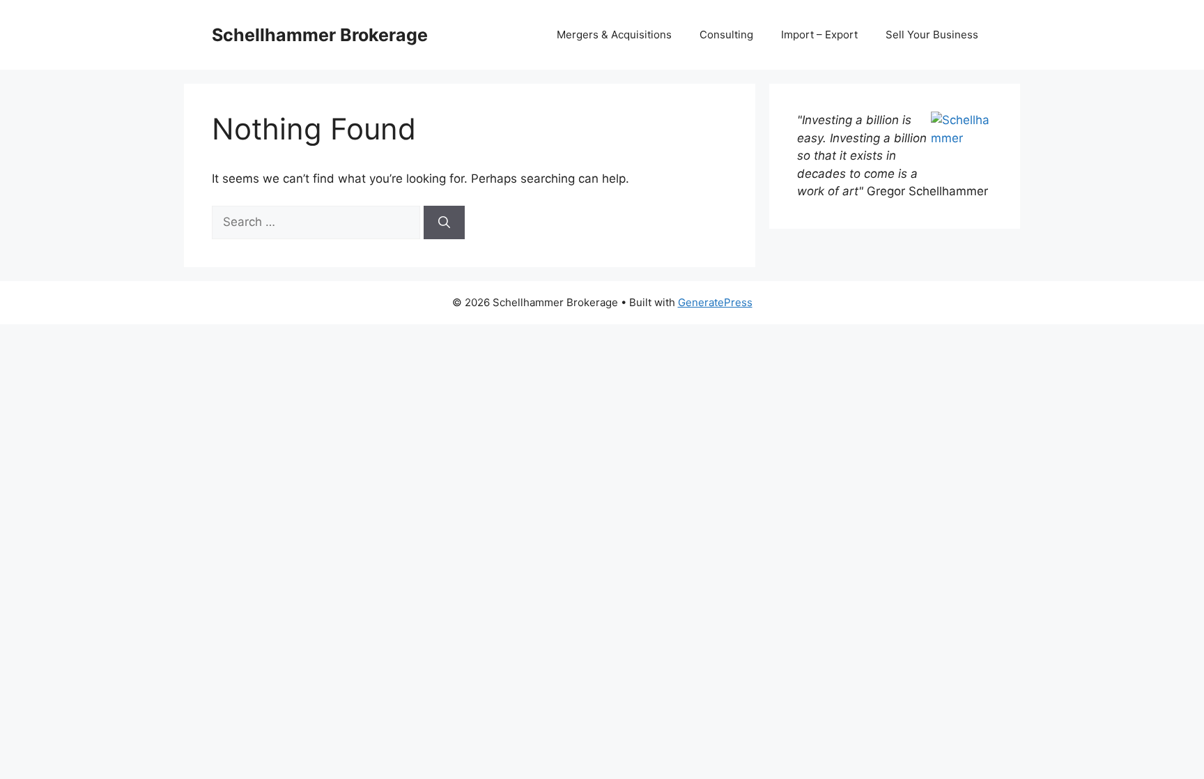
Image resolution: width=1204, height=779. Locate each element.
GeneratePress (715, 302)
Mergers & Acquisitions (614, 34)
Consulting (726, 34)
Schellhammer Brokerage (320, 34)
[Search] (444, 222)
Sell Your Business (932, 34)
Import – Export (819, 34)
